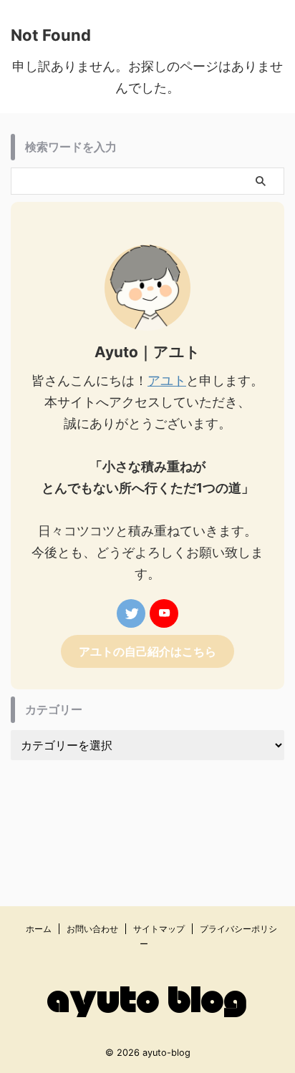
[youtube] (164, 613)
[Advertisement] (147, 811)
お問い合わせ (92, 928)
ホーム (39, 928)
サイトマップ (159, 928)
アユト (167, 380)
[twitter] (131, 613)
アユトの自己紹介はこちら (147, 651)
